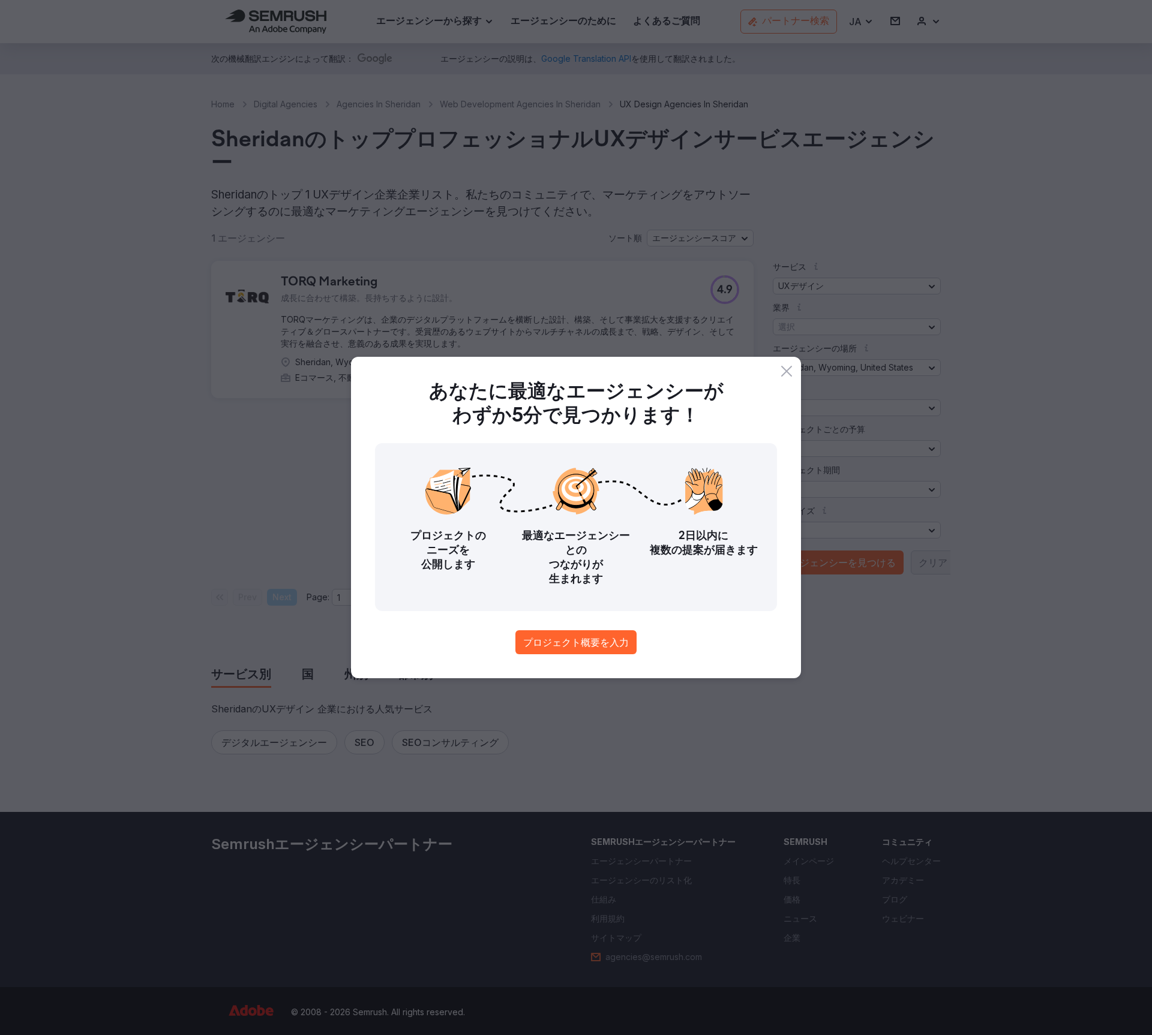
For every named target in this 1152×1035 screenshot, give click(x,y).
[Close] (786, 371)
